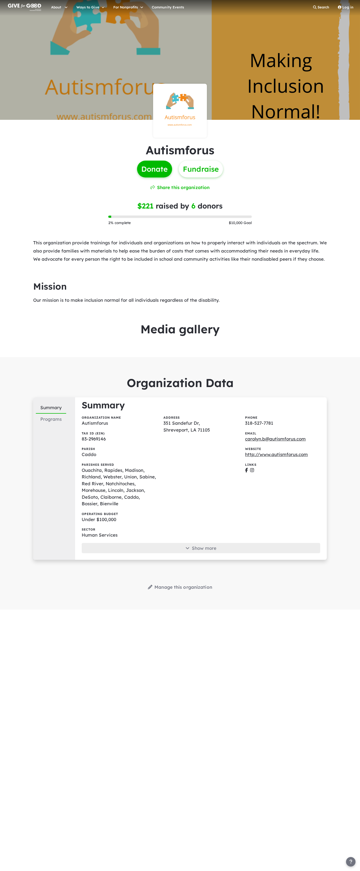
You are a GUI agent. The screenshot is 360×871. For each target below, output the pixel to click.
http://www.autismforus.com (276, 454)
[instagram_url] (252, 470)
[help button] (351, 862)
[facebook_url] (246, 470)
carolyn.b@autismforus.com (275, 439)
